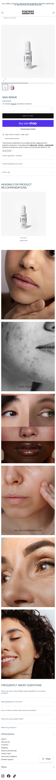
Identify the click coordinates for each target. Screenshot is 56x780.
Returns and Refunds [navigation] (8, 751)
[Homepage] (28, 13)
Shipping (13, 104)
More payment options (28, 129)
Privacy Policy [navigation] (6, 753)
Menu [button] (4, 767)
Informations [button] (7, 734)
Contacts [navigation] (4, 745)
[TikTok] (14, 776)
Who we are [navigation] (5, 742)
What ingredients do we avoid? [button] (11, 702)
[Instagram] (3, 776)
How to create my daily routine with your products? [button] (18, 710)
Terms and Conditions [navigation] (9, 756)
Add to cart (28, 116)
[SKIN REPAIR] (23, 214)
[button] (2, 13)
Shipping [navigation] (4, 748)
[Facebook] (8, 776)
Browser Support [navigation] (7, 759)
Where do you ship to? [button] (8, 727)
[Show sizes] (43, 233)
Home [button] (5, 18)
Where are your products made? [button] (12, 719)
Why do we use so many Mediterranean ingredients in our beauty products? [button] (23, 692)
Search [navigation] (3, 739)
